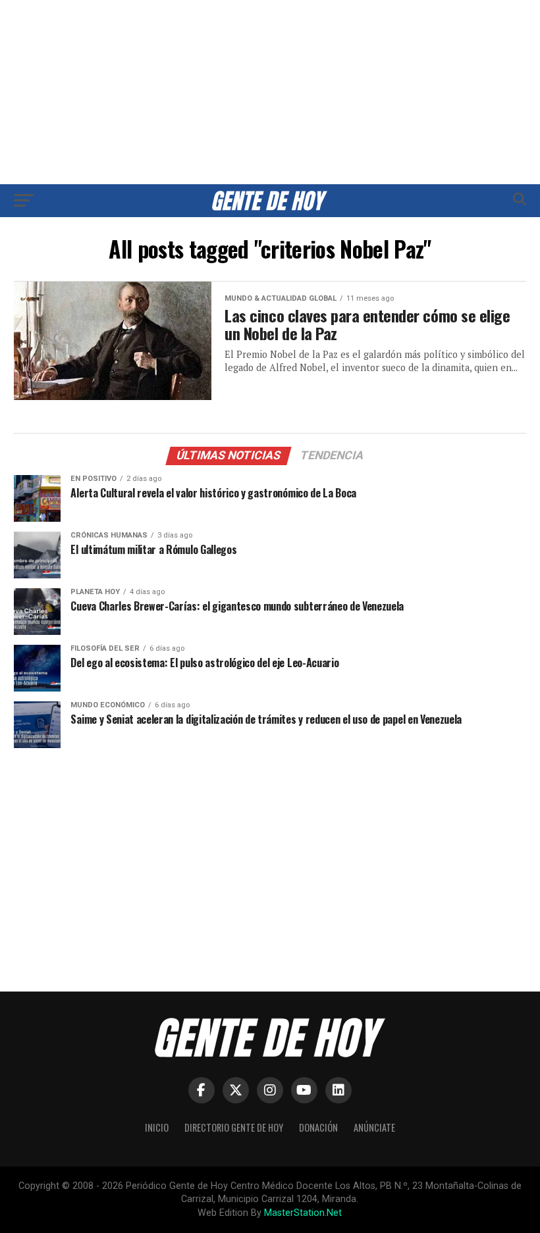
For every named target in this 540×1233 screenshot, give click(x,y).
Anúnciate (374, 1127)
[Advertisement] (270, 92)
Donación (318, 1127)
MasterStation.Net (303, 1213)
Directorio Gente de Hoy (233, 1127)
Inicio (157, 1127)
